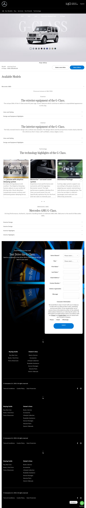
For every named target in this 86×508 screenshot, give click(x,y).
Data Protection (31, 388)
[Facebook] (78, 388)
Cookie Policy (62, 315)
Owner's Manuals (33, 371)
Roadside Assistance (33, 363)
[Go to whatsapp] (82, 503)
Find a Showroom (13, 361)
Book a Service (33, 355)
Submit (64, 325)
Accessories (33, 358)
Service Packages (33, 366)
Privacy (53, 315)
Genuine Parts (33, 369)
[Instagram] (81, 388)
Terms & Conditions (9, 388)
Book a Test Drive (13, 358)
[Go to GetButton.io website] (82, 506)
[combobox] (71, 255)
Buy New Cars (13, 355)
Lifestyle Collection (33, 361)
